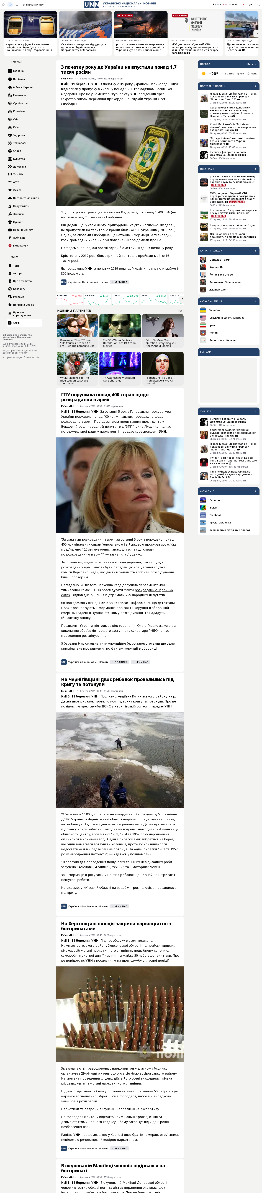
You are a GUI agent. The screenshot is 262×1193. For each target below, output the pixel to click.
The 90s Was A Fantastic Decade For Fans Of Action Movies (119, 342)
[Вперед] (257, 33)
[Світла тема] (3, 4)
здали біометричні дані (128, 248)
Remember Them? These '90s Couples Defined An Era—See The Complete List (77, 342)
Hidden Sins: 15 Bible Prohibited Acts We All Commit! (159, 380)
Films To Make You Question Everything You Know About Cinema (161, 342)
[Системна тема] (10, 4)
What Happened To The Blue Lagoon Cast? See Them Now (74, 380)
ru (258, 4)
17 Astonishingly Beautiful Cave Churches (119, 379)
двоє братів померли (141, 1134)
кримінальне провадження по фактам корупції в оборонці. (109, 648)
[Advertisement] (228, 380)
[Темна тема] (17, 4)
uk (250, 4)
